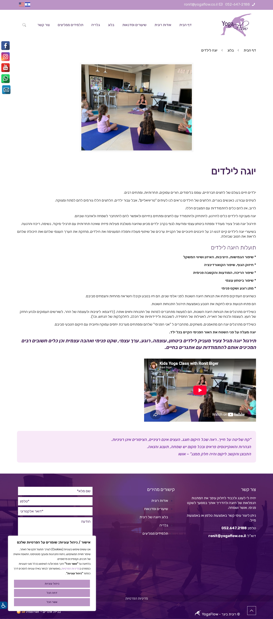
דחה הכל (52, 593)
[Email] (6, 89)
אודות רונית (159, 500)
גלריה (163, 525)
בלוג (230, 50)
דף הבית (250, 50)
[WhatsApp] (5, 78)
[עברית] (27, 5)
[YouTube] (5, 67)
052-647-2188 (238, 4)
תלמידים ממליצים (155, 533)
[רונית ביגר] (236, 25)
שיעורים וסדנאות (156, 509)
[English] (21, 5)
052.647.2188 (234, 528)
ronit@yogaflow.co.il (201, 4)
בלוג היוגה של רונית (153, 517)
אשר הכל (52, 602)
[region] (52, 573)
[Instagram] (5, 56)
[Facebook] (5, 45)
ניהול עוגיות (52, 583)
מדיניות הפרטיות (71, 568)
